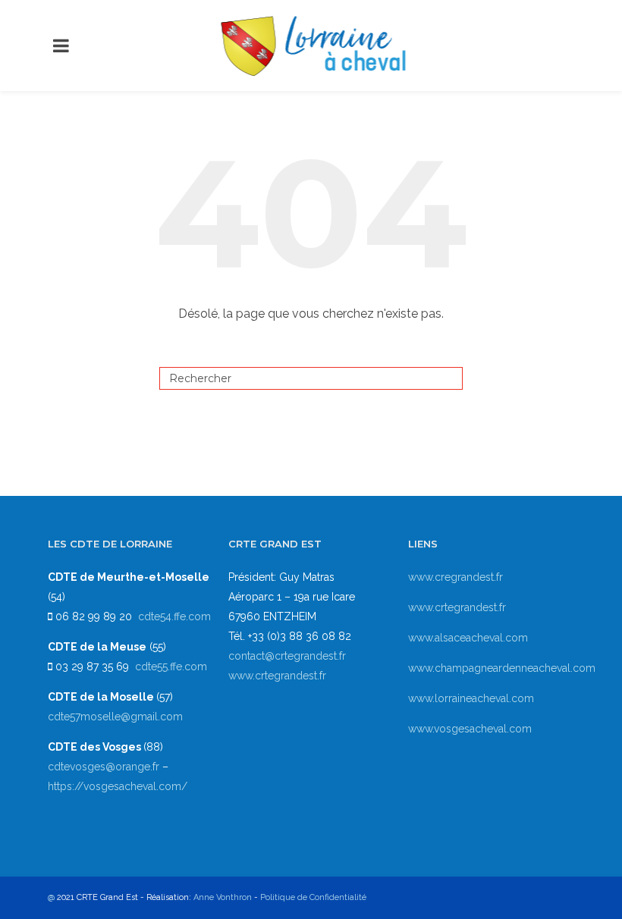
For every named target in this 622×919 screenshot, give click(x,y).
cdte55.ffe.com (171, 666)
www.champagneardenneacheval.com (501, 668)
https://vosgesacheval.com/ (117, 786)
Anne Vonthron (222, 897)
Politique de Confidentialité (313, 897)
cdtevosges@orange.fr (105, 767)
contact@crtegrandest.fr (287, 656)
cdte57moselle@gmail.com (115, 716)
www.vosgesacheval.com (470, 729)
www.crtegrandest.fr (277, 676)
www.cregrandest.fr (455, 577)
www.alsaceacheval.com (468, 638)
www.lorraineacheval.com (471, 698)
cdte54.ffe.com (174, 616)
